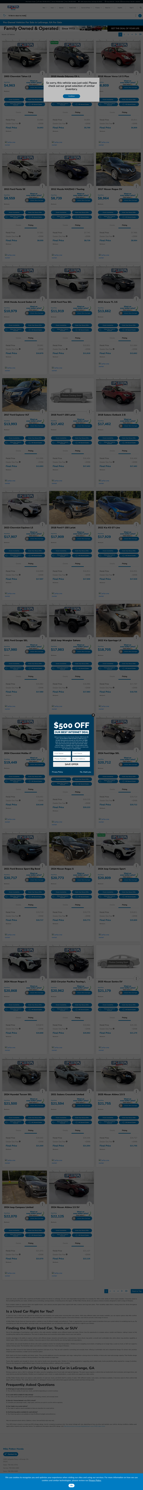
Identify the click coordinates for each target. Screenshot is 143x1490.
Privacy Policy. (95, 1480)
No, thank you (85, 772)
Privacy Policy (57, 772)
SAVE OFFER (71, 764)
